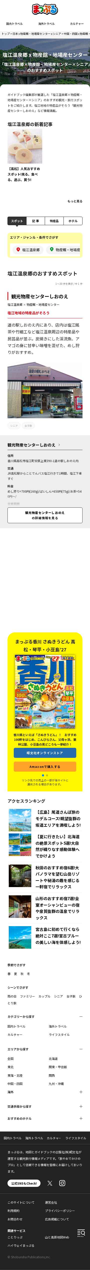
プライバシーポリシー (60, 1210)
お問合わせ (15, 1219)
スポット (17, 221)
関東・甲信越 (58, 1067)
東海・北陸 (15, 1075)
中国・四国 (15, 1083)
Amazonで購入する (45, 758)
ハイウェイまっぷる (21, 1245)
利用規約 (14, 1210)
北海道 (53, 1058)
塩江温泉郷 (15, 304)
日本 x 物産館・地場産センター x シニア (36, 34)
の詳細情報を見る (45, 515)
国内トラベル (14, 24)
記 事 (35, 221)
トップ (6, 34)
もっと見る (75, 201)
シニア (14, 426)
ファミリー (27, 996)
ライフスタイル (59, 1034)
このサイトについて (21, 1202)
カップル (44, 996)
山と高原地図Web (57, 1237)
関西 (52, 1075)
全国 (11, 1058)
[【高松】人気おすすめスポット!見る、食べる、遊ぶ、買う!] (25, 159)
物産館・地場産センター (43, 304)
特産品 (54, 221)
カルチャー (77, 24)
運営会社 (51, 1202)
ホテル (73, 221)
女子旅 (28, 426)
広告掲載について (57, 1219)
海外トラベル (46, 24)
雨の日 (12, 996)
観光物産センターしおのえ (39, 296)
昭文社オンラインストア (45, 745)
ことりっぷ (15, 1237)
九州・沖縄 (56, 1083)
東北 (11, 1067)
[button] (43, 775)
